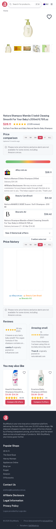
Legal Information (13, 500)
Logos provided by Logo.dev (14, 511)
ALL (49, 137)
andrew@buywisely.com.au (14, 490)
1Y (45, 137)
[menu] (51, 4)
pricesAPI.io (48, 521)
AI (38, 4)
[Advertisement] (28, 84)
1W (26, 137)
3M (35, 137)
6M (40, 137)
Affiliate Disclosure (13, 495)
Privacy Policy (10, 505)
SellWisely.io (33, 526)
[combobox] (25, 4)
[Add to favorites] (49, 16)
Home (5, 11)
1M (31, 137)
